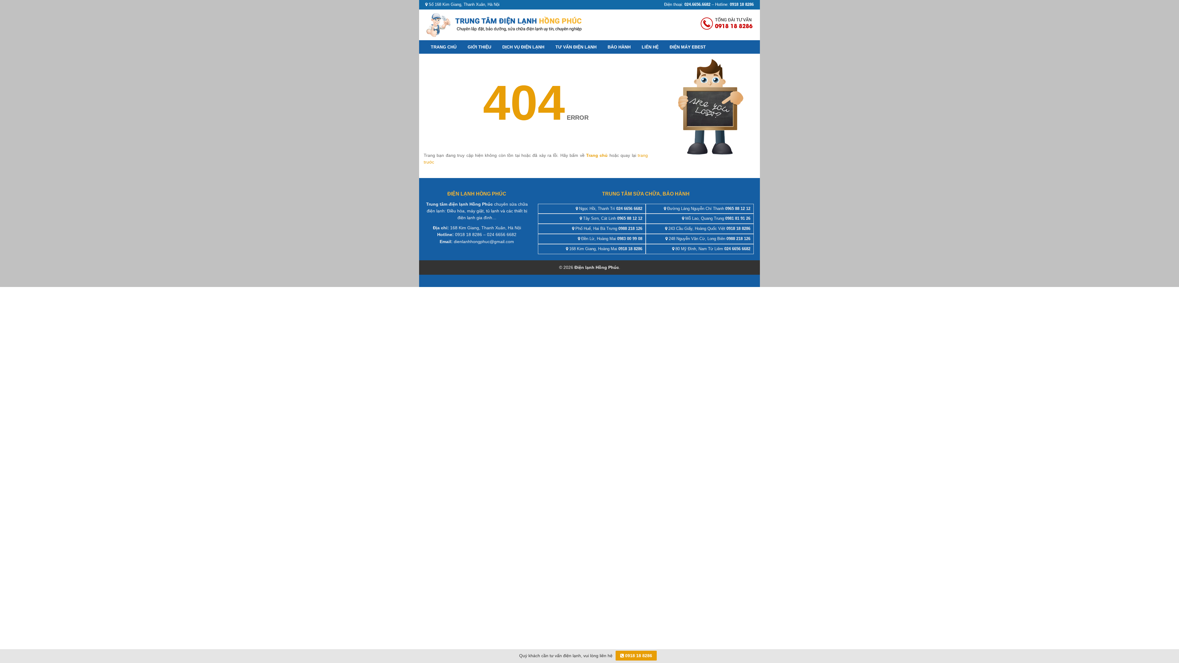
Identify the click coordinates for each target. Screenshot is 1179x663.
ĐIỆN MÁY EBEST (688, 47)
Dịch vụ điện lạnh (523, 47)
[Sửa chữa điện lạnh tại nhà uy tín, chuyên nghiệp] (505, 24)
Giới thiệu (479, 47)
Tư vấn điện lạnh (576, 47)
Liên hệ (650, 47)
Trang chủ (444, 47)
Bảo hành (619, 47)
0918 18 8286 (638, 655)
